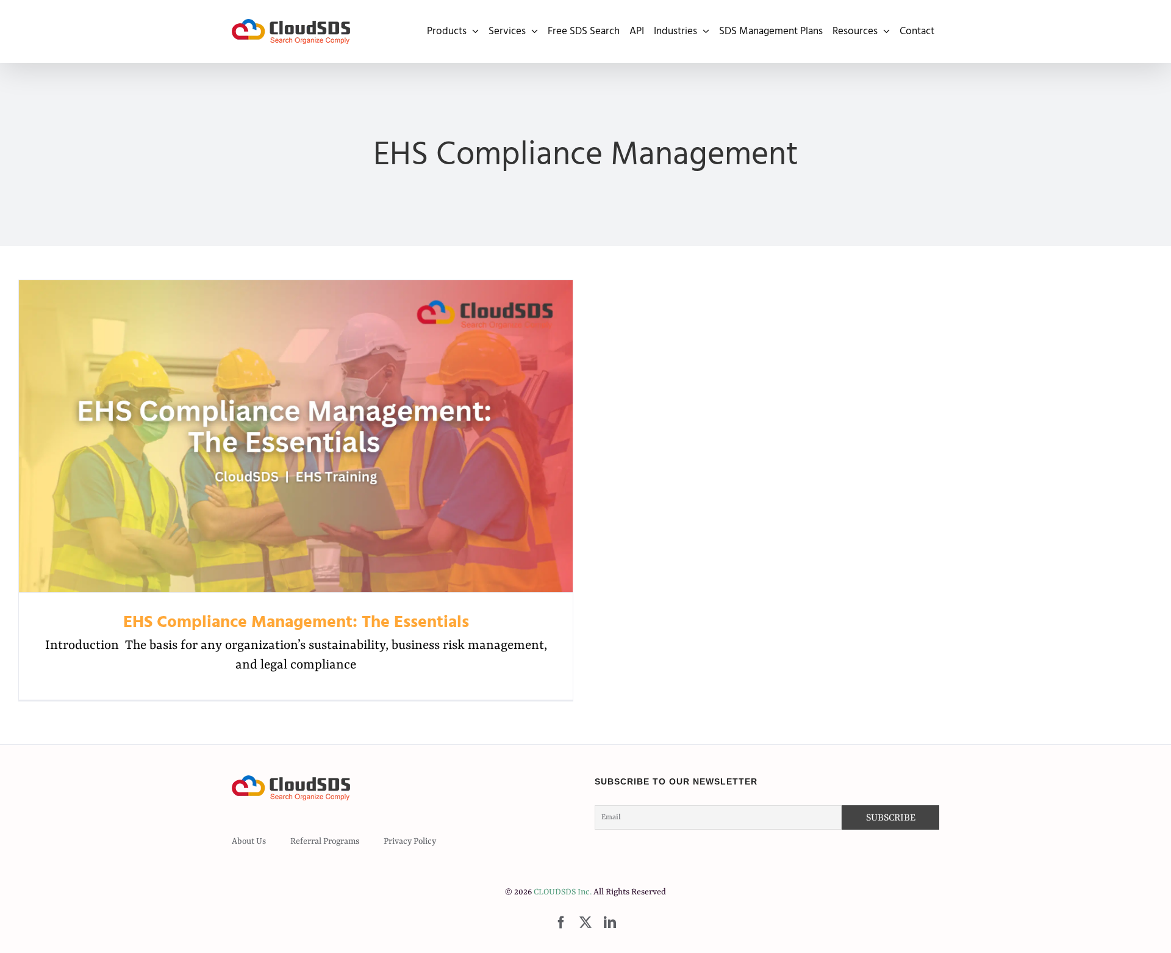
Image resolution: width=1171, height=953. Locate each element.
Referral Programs (324, 841)
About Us (249, 841)
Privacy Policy (410, 841)
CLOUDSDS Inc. (563, 892)
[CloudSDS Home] (291, 31)
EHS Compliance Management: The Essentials (296, 436)
